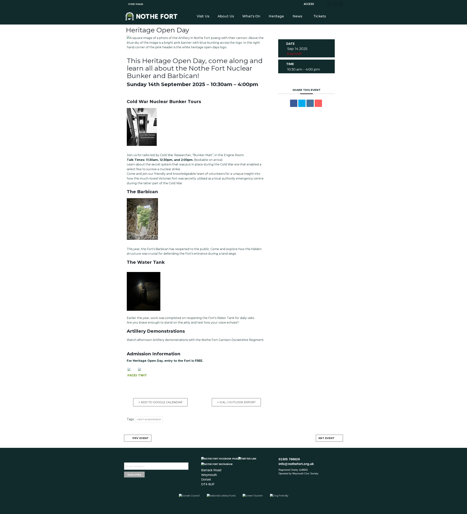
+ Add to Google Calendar (160, 402)
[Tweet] (302, 103)
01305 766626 (135, 4)
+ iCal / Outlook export (236, 402)
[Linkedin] (310, 103)
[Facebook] (132, 374)
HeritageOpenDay (149, 419)
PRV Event (140, 438)
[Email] (318, 103)
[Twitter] (142, 374)
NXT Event (327, 438)
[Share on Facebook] (293, 103)
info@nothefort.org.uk (296, 464)
